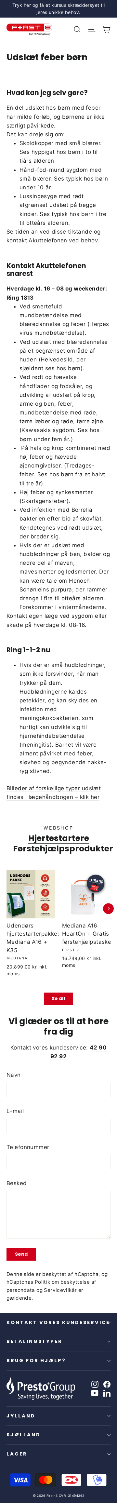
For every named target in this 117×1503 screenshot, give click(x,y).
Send (21, 1254)
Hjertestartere (58, 838)
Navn (13, 1075)
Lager (16, 1454)
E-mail (15, 1111)
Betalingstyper (34, 1341)
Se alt (59, 998)
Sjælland (23, 1434)
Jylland (20, 1416)
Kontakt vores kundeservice (58, 1322)
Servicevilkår (60, 1290)
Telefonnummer (27, 1147)
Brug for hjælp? (36, 1360)
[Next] (108, 908)
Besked (16, 1183)
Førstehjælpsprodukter (63, 848)
